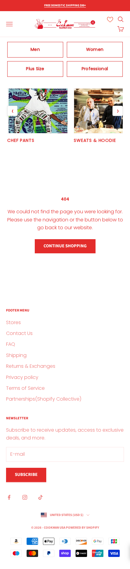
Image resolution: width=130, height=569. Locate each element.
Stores (13, 322)
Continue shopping (65, 246)
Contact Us (19, 333)
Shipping (16, 355)
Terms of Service (25, 388)
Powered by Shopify (82, 527)
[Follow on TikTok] (40, 497)
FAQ (10, 344)
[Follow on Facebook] (9, 497)
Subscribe (26, 474)
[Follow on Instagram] (25, 497)
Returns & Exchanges (30, 366)
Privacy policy (22, 377)
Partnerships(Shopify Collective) (43, 398)
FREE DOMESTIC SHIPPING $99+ (65, 5)
